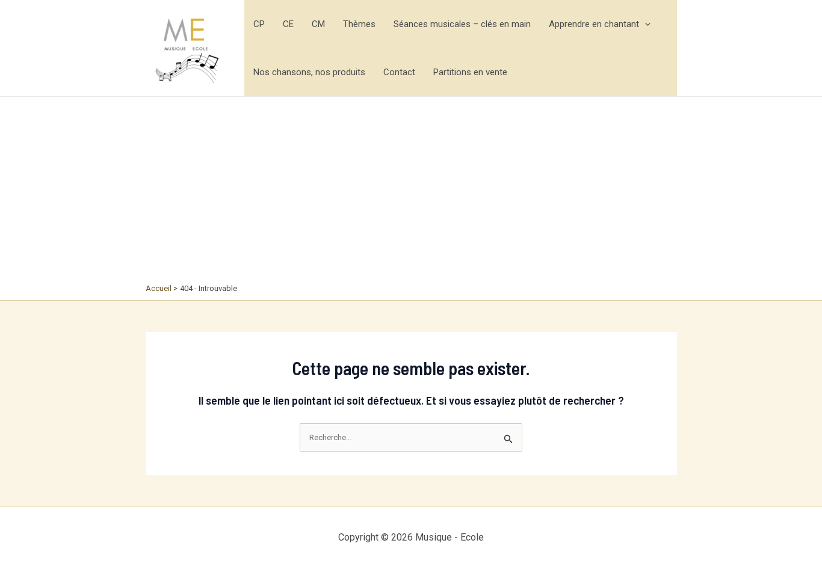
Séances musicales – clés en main (462, 24)
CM (318, 24)
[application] (644, 24)
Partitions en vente (470, 72)
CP (259, 24)
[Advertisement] (411, 193)
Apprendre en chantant (594, 24)
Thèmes (359, 24)
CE (288, 24)
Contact (399, 72)
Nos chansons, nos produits (309, 72)
